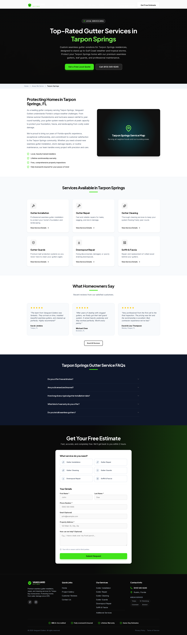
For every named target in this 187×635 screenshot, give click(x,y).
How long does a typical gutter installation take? (69, 395)
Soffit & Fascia (102, 607)
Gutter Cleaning (102, 596)
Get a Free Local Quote (79, 67)
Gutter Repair (101, 592)
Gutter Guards (102, 600)
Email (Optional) (66, 512)
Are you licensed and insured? (60, 387)
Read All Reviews (93, 343)
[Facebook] (30, 602)
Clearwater (135, 604)
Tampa (134, 601)
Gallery (82, 5)
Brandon (145, 604)
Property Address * (67, 522)
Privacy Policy (140, 630)
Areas (101, 5)
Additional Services (104, 613)
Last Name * (99, 493)
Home (60, 5)
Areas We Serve (38, 86)
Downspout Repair (103, 603)
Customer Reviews (69, 596)
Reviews (92, 5)
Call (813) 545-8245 (108, 67)
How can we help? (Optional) (71, 531)
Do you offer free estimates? (60, 379)
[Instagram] (36, 602)
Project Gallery (68, 592)
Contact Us (66, 600)
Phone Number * (66, 503)
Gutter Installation (103, 588)
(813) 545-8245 (127, 6)
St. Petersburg (144, 601)
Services (70, 5)
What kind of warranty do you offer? (64, 404)
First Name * (64, 493)
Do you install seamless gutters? (62, 412)
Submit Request (93, 556)
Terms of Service (153, 630)
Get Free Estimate (148, 5)
